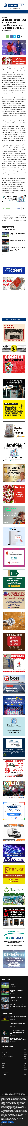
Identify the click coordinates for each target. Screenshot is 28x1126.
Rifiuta (11, 1122)
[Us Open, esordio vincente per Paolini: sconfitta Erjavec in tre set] (5, 1032)
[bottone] (14, 319)
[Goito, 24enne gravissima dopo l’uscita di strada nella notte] (5, 1018)
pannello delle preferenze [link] (7, 1117)
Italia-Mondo (8, 15)
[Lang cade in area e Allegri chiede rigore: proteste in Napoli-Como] (5, 249)
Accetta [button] (4, 1122)
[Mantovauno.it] (14, 5)
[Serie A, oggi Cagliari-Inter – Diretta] (5, 241)
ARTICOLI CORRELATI (7, 227)
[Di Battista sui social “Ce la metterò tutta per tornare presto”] (5, 1040)
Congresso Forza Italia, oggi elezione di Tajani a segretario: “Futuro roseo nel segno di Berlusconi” (20, 220)
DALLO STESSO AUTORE (8, 229)
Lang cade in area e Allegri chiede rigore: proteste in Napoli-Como (17, 249)
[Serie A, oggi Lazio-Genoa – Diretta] (5, 234)
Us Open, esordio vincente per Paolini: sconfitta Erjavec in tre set (17, 1032)
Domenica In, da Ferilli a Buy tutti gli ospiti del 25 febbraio (7, 219)
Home (3, 15)
